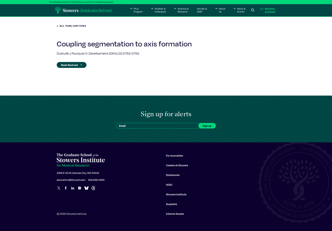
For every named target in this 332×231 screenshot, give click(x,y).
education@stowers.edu (71, 179)
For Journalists (174, 155)
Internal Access (175, 213)
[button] (136, 10)
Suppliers (171, 204)
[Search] (253, 10)
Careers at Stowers (177, 165)
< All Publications (71, 25)
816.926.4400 (96, 179)
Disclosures (172, 174)
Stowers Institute (176, 194)
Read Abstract (69, 64)
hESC (169, 184)
